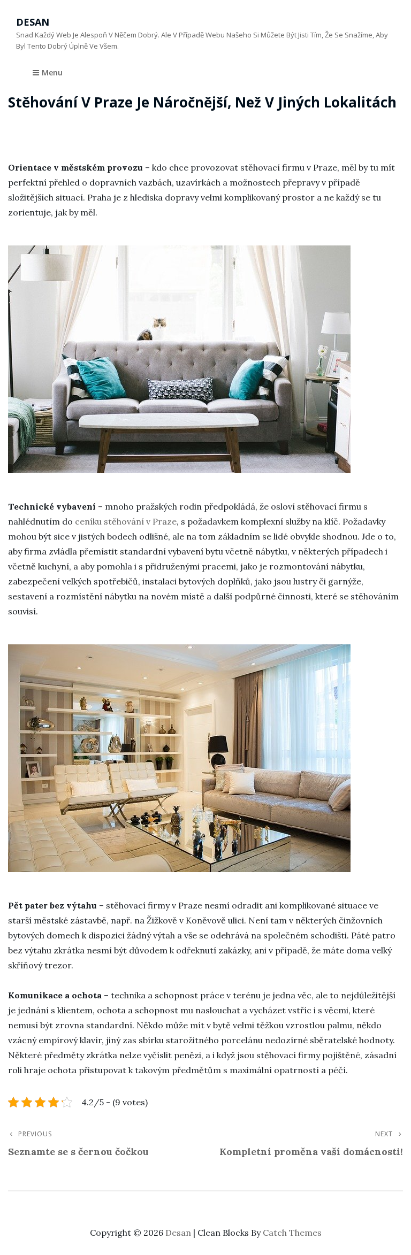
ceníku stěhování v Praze (126, 521)
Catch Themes (292, 1232)
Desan (32, 22)
